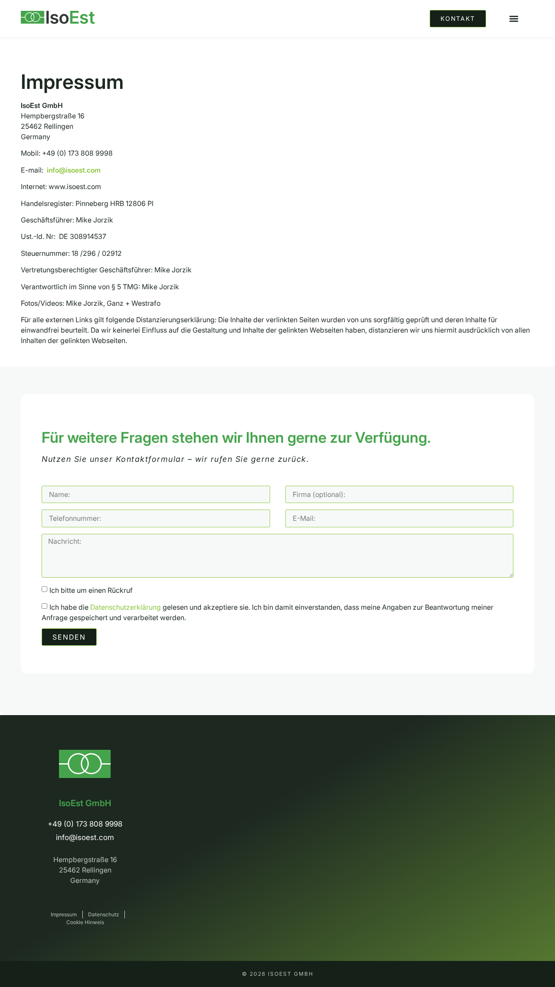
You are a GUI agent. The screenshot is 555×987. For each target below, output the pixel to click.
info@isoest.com (74, 170)
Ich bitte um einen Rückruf (91, 590)
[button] (513, 18)
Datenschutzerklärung (125, 607)
